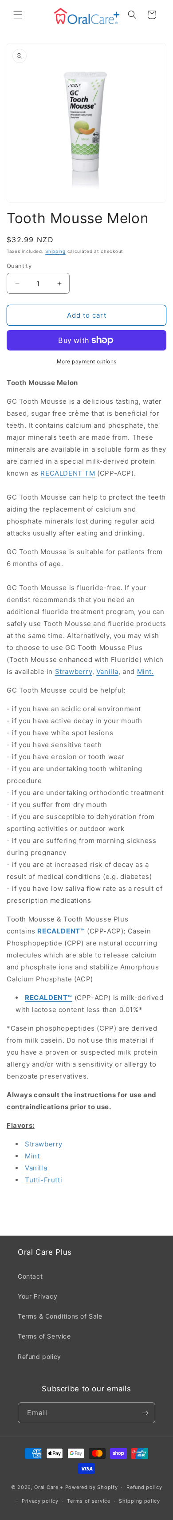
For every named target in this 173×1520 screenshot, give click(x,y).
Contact (30, 1276)
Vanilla (107, 671)
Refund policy (39, 1356)
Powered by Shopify (91, 1487)
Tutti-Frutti (43, 1180)
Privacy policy (40, 1501)
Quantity (19, 265)
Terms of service (88, 1501)
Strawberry (73, 671)
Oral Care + (49, 1487)
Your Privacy (37, 1296)
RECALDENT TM (67, 473)
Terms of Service (44, 1336)
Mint (32, 1156)
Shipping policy (139, 1501)
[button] (18, 14)
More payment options (87, 361)
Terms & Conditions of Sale (60, 1316)
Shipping (55, 251)
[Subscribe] (145, 1412)
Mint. (145, 671)
